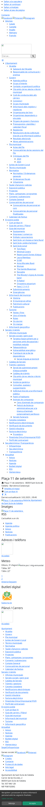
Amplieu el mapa (11, 488)
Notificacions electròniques (17, 689)
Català (12, 24)
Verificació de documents (16, 692)
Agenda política (12, 526)
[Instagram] (29, 18)
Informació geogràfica (15, 724)
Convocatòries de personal (17, 666)
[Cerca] (33, 56)
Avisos (8, 529)
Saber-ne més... (8, 798)
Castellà (12, 26)
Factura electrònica (14, 698)
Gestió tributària (12, 695)
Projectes (9, 654)
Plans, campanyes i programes (19, 657)
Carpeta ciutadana (13, 686)
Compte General (12, 663)
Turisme (9, 721)
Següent (13, 581)
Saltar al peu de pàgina (14, 10)
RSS (7, 741)
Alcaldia (8, 631)
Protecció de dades (14, 764)
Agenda (8, 523)
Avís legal (9, 767)
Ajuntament (6, 628)
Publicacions (11, 534)
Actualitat (5, 727)
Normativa (10, 646)
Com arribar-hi (11, 491)
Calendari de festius (14, 669)
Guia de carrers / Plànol (16, 712)
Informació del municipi (16, 718)
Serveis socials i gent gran (17, 678)
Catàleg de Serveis (13, 680)
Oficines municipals (14, 675)
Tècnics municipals (13, 643)
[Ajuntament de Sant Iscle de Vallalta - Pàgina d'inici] (16, 49)
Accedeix (5, 555)
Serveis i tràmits (8, 672)
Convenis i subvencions (15, 660)
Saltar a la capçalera (13, 1)
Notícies (9, 532)
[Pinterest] (18, 18)
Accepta (32, 803)
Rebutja (12, 803)
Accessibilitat (11, 770)
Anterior (5, 581)
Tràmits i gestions (13, 683)
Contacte (5, 15)
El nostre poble (8, 707)
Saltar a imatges (11, 7)
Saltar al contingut (12, 4)
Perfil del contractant (14, 704)
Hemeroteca (11, 744)
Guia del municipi (13, 715)
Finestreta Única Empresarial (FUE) (21, 701)
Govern (8, 634)
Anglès (12, 29)
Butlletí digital (11, 738)
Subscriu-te (6, 602)
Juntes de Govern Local (15, 640)
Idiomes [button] (9, 21)
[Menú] (2, 60)
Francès (12, 35)
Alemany (13, 32)
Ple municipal (11, 637)
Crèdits (8, 758)
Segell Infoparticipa (10, 747)
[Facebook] (7, 18)
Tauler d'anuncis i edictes (16, 649)
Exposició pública (13, 651)
